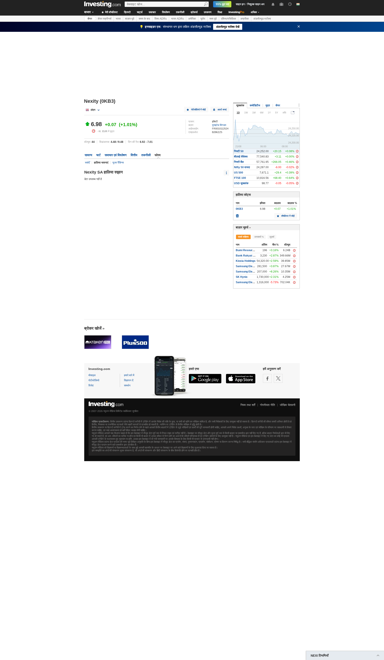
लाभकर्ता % (259, 237)
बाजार (87, 12)
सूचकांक (240, 105)
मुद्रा (268, 105)
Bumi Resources (246, 250)
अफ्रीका (244, 18)
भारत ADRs (177, 18)
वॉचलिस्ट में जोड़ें (287, 216)
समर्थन (127, 385)
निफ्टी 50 (239, 151)
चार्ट (98, 155)
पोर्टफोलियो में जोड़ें (198, 109)
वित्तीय (134, 155)
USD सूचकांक (241, 183)
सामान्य (88, 155)
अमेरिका (192, 18)
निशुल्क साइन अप (255, 4)
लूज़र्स (272, 237)
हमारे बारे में (129, 375)
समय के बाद (144, 18)
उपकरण (207, 12)
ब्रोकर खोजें (93, 328)
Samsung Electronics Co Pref (254, 271)
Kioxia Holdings (246, 260)
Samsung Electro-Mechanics (254, 282)
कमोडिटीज (255, 105)
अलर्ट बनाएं (222, 109)
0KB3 (239, 208)
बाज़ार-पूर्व (129, 18)
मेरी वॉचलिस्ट (111, 12)
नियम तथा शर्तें (247, 405)
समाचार (152, 12)
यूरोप (202, 18)
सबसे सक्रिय (243, 237)
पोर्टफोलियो (93, 380)
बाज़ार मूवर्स (242, 227)
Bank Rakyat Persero (249, 255)
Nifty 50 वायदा (242, 167)
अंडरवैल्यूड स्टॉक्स (262, 18)
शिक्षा (220, 12)
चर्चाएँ (87, 162)
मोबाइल (92, 375)
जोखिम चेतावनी (287, 405)
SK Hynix (242, 277)
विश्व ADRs (160, 18)
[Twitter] (278, 378)
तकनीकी (180, 12)
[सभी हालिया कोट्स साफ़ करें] (237, 214)
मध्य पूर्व (213, 18)
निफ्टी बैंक (239, 161)
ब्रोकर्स (194, 12)
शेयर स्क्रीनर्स (104, 18)
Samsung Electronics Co (251, 266)
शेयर (90, 18)
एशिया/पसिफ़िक (228, 18)
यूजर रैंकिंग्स (118, 162)
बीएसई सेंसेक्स (241, 156)
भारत (118, 18)
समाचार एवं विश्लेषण (116, 155)
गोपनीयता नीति (267, 405)
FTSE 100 (240, 178)
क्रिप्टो (127, 12)
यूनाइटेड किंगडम (219, 125)
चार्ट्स (139, 12)
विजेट (91, 385)
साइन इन (240, 4)
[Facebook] (267, 378)
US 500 (238, 172)
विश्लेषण (166, 12)
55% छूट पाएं (222, 4)
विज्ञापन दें (128, 380)
